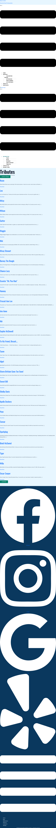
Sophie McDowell (6, 331)
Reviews (8, 161)
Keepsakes (6, 85)
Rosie (2, 180)
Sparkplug (4, 431)
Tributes (8, 164)
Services (5, 74)
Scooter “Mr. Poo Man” (8, 281)
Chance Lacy (5, 271)
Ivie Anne (3, 311)
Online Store (6, 167)
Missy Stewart (5, 250)
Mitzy (2, 200)
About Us (5, 83)
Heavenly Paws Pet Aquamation (6, 3)
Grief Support (10, 162)
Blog (7, 159)
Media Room (5, 820)
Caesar (2, 421)
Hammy (3, 291)
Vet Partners (9, 82)
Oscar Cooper (5, 473)
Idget (2, 361)
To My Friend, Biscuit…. (9, 341)
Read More (2, 186)
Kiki (1, 240)
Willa (2, 463)
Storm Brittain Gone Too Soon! (11, 371)
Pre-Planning (9, 80)
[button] (28, 38)
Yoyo (2, 411)
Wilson (2, 210)
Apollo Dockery (6, 401)
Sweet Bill (4, 381)
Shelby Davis (5, 391)
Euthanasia (9, 79)
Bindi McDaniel (6, 443)
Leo (1, 190)
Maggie (3, 230)
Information (6, 156)
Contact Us (6, 165)
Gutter (2, 220)
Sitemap (4, 825)
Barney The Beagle (7, 260)
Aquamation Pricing (8, 77)
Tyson (2, 351)
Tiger (2, 453)
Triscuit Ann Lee (6, 301)
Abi (1, 321)
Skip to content (3, 0)
